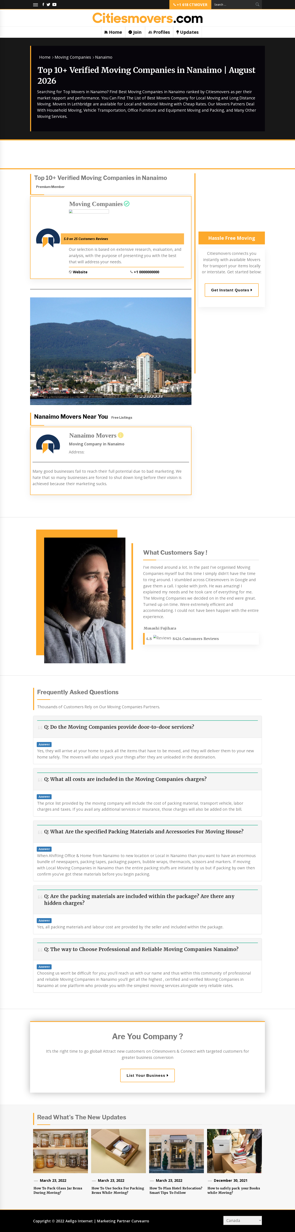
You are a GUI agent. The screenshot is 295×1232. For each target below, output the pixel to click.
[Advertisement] (147, 155)
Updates (189, 32)
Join (137, 32)
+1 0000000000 (146, 271)
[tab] (231, 238)
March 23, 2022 (53, 1180)
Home (115, 32)
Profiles (161, 32)
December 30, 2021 (230, 1180)
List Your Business (147, 1075)
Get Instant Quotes (231, 290)
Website (80, 271)
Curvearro (140, 1221)
